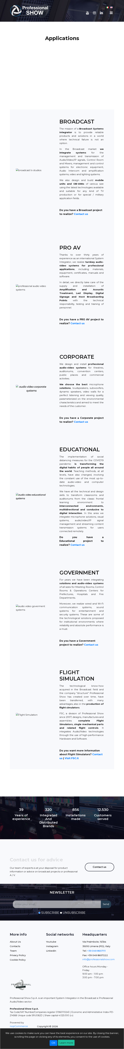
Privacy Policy (18, 955)
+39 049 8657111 (96, 950)
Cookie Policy (18, 959)
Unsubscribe (74, 913)
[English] (111, 7)
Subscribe (50, 913)
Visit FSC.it (72, 758)
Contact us (81, 214)
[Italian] (107, 7)
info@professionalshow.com (98, 959)
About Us (15, 941)
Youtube (51, 941)
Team (13, 950)
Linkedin (51, 950)
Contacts (15, 946)
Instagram (52, 946)
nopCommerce (19, 1026)
